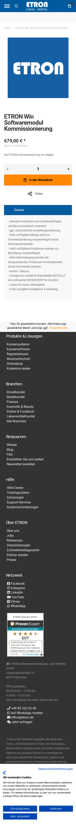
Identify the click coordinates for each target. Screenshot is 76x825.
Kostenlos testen (18, 368)
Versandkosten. (59, 327)
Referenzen (15, 540)
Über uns (13, 531)
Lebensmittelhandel (21, 416)
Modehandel (16, 397)
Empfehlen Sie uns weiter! (25, 459)
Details (19, 210)
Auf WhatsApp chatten (26, 713)
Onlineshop (15, 364)
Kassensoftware (18, 349)
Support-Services (19, 502)
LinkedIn (16, 592)
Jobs (10, 535)
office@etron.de (21, 717)
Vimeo (15, 601)
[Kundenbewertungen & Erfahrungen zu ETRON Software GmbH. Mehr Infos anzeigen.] (25, 635)
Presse (11, 560)
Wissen (12, 445)
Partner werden (17, 555)
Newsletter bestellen (21, 464)
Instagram (17, 588)
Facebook (17, 584)
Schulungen (15, 497)
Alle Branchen (16, 421)
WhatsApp (18, 606)
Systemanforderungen (23, 507)
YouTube (17, 597)
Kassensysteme (18, 344)
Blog (10, 450)
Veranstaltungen (18, 545)
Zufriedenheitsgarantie (23, 550)
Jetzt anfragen (21, 722)
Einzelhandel (16, 392)
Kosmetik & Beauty (20, 407)
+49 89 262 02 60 (23, 708)
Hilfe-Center (15, 488)
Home (7, 28)
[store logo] (36, 6)
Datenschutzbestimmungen (55, 769)
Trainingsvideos (18, 493)
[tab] (38, 210)
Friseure (12, 402)
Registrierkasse (17, 354)
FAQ (10, 454)
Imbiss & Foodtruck (20, 411)
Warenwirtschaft (18, 359)
